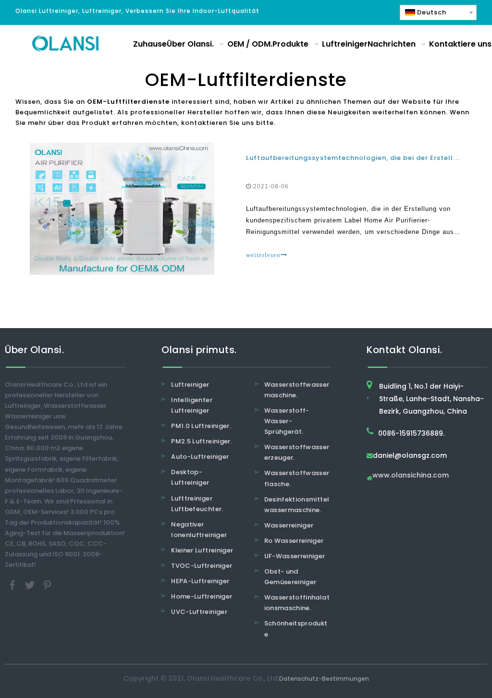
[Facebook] (13, 584)
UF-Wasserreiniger (294, 556)
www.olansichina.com (410, 476)
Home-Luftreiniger (201, 596)
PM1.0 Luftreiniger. (201, 425)
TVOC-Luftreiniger (201, 565)
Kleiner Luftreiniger (202, 550)
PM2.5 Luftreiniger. (201, 441)
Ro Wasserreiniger (294, 540)
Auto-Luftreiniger (200, 456)
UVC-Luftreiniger (199, 611)
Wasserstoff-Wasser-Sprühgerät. (286, 421)
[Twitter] (30, 584)
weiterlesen (263, 254)
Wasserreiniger (289, 525)
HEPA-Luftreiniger (200, 581)
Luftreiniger (190, 384)
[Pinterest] (47, 584)
